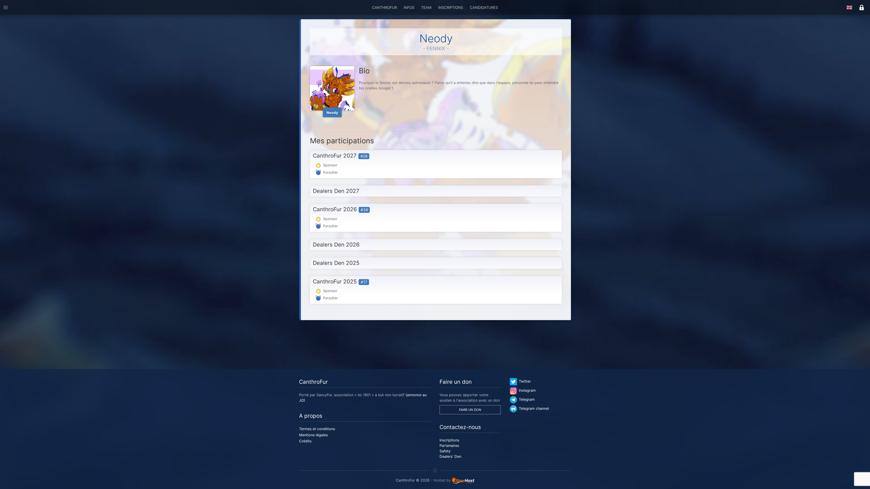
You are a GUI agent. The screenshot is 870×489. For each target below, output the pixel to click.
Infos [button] (409, 7)
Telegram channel (534, 408)
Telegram (527, 399)
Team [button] (426, 7)
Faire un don (470, 410)
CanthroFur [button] (384, 7)
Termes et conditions (317, 429)
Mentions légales (313, 435)
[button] (5, 7)
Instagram (527, 390)
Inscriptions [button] (450, 7)
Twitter (525, 381)
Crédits (305, 441)
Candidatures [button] (484, 7)
